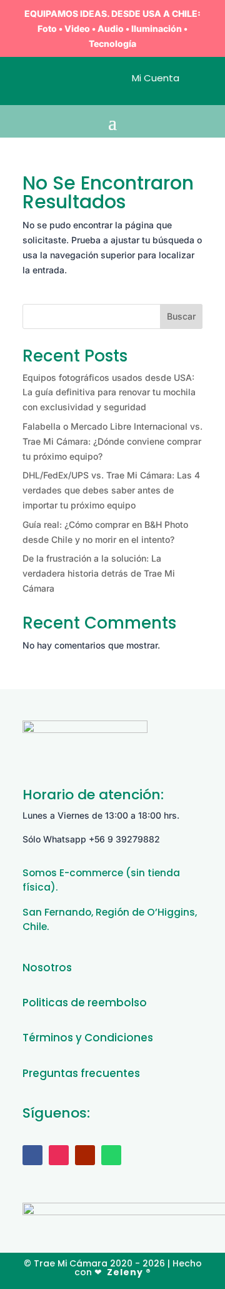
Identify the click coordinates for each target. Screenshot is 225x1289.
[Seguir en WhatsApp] (111, 1155)
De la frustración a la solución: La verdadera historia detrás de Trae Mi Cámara (98, 573)
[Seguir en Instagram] (59, 1155)
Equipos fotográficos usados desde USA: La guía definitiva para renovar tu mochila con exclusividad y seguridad (109, 392)
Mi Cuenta (155, 77)
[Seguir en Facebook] (32, 1155)
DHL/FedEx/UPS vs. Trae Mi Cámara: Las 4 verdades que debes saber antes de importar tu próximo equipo (111, 490)
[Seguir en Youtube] (85, 1155)
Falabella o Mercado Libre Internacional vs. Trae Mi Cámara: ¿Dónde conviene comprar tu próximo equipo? (112, 441)
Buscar (181, 316)
